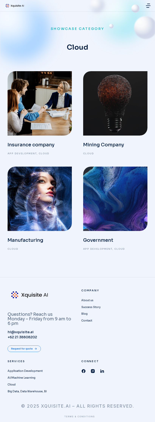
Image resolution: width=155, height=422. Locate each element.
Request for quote (22, 348)
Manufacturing (25, 240)
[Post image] (40, 103)
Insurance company (31, 145)
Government (98, 240)
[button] (148, 6)
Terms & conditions (79, 416)
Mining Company (103, 145)
